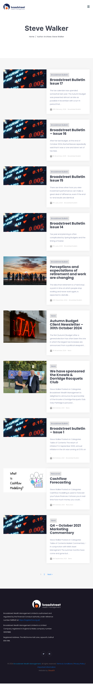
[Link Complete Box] (46, 91)
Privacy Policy (79, 664)
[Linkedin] (49, 653)
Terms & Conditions (65, 664)
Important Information (47, 667)
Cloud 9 (51, 670)
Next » (50, 574)
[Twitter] (43, 653)
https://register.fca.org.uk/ (29, 620)
